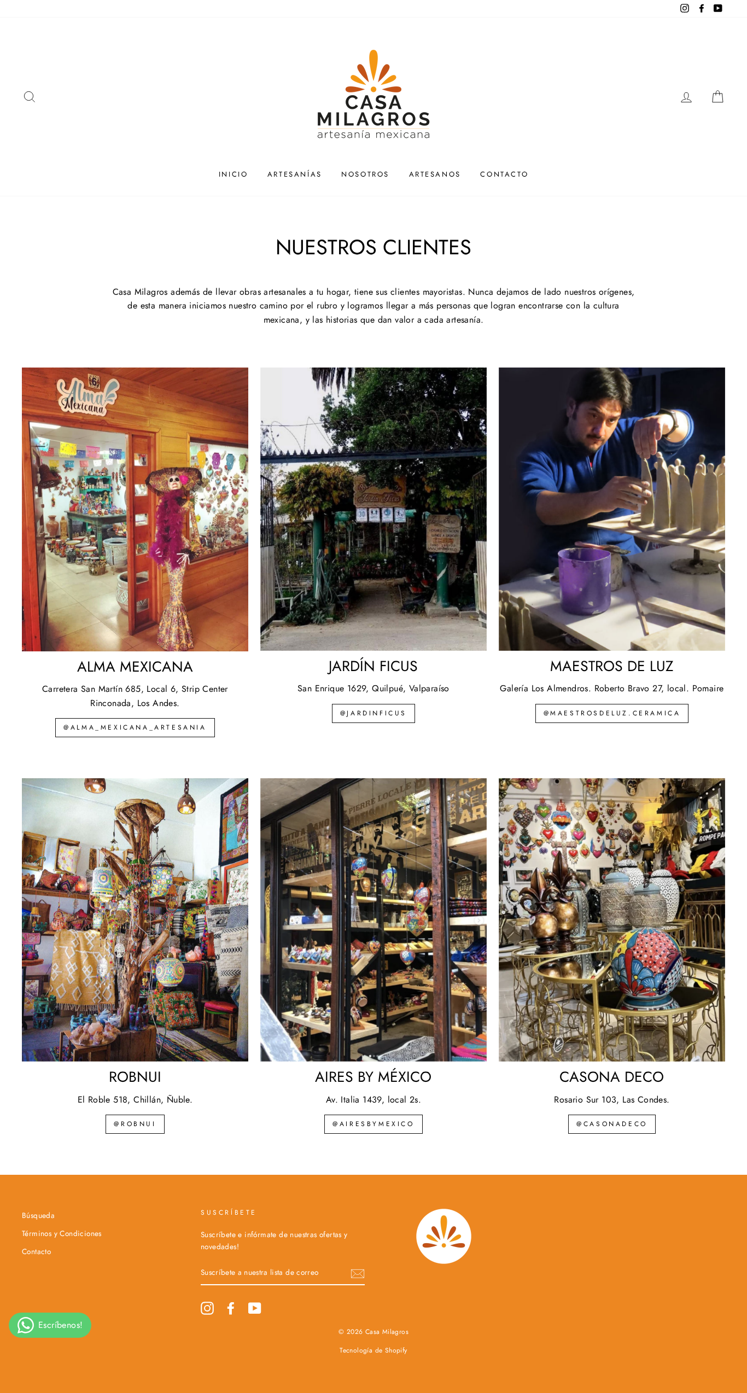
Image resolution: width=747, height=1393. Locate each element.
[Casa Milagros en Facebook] (230, 1308)
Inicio (233, 174)
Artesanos (435, 174)
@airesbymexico (373, 1124)
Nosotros (365, 174)
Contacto (504, 174)
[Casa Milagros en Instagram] (207, 1308)
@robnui (135, 1124)
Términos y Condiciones (62, 1233)
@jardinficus (373, 713)
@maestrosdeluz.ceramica (612, 713)
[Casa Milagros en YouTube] (254, 1308)
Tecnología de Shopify (373, 1350)
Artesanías (294, 174)
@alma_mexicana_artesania (134, 727)
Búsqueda (38, 1215)
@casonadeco (611, 1124)
